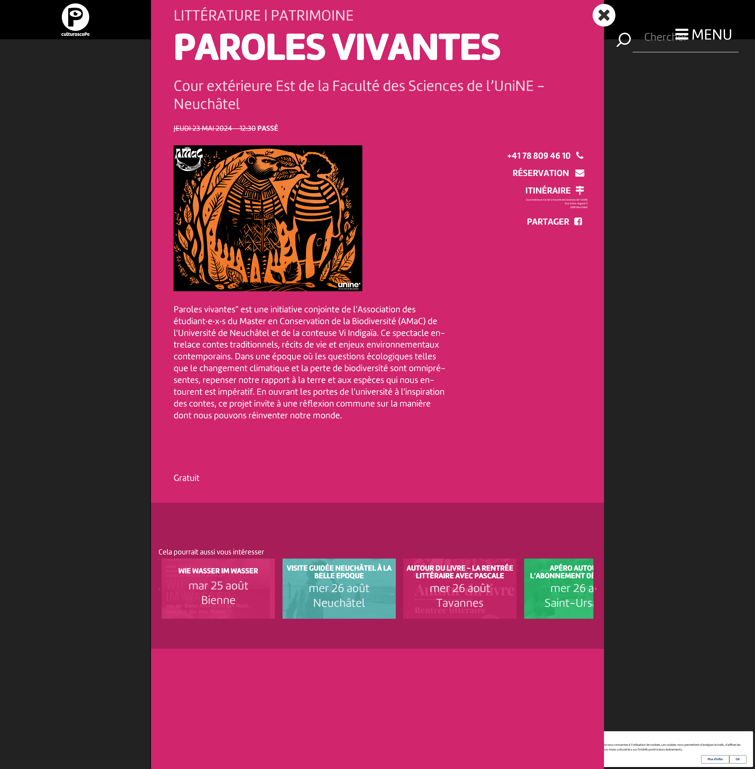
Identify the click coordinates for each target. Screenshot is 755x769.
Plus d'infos (715, 759)
